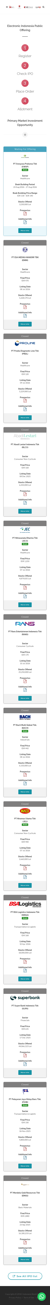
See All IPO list (27, 1276)
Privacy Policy (15, 1297)
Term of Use (29, 1297)
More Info (25, 230)
